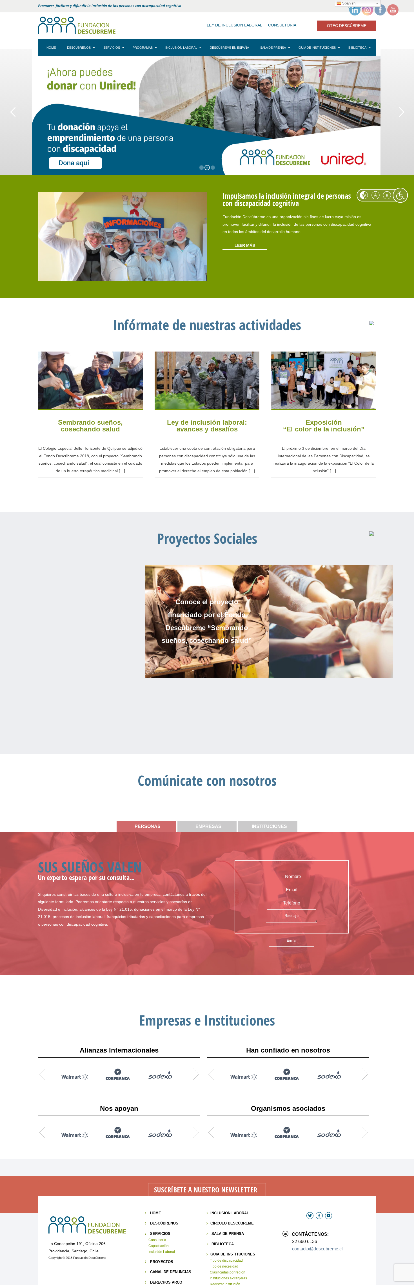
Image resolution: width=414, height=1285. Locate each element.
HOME (155, 1213)
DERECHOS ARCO (166, 1282)
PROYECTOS (161, 1262)
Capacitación (158, 1246)
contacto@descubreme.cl (317, 1248)
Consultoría (157, 1240)
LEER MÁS (245, 245)
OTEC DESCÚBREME (346, 25)
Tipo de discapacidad (226, 1260)
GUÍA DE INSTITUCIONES (232, 1254)
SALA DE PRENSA (228, 1234)
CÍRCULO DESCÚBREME (232, 1223)
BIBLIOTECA (223, 1244)
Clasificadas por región (227, 1272)
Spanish (348, 3)
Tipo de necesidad (224, 1266)
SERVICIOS (160, 1234)
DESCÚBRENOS (164, 1223)
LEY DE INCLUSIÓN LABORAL (234, 25)
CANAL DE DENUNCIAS (170, 1272)
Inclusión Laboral (161, 1252)
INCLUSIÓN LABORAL (229, 1213)
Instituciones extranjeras (228, 1278)
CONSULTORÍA (282, 25)
